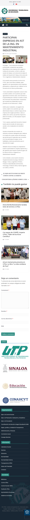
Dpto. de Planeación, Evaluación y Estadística (13, 417)
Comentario (5, 290)
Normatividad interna (7, 460)
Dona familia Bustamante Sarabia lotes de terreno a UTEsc (15, 206)
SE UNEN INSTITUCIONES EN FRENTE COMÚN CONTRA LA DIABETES (14, 175)
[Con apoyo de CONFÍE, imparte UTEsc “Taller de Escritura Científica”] (15, 216)
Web (2, 326)
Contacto (3, 469)
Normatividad (4, 456)
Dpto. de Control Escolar (7, 414)
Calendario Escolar (6, 447)
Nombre (4, 311)
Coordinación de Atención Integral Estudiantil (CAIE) (15, 424)
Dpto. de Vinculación (6, 421)
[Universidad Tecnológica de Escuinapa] (15, 18)
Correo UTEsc (4, 482)
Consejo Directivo (5, 437)
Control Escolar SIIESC (7, 485)
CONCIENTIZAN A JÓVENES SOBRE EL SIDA (14, 179)
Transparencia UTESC (6, 463)
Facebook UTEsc (5, 489)
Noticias (5, 34)
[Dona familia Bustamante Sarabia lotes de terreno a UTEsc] (15, 189)
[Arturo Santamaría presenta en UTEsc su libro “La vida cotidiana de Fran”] (15, 246)
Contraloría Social (6, 434)
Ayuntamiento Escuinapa (7, 492)
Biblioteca (3, 479)
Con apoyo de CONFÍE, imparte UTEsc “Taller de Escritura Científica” (14, 234)
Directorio (4, 453)
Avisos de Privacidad (6, 466)
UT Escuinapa (14, 53)
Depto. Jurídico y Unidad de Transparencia (12, 427)
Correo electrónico (7, 319)
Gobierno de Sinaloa (6, 495)
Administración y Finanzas (8, 430)
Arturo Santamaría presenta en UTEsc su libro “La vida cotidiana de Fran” (14, 264)
